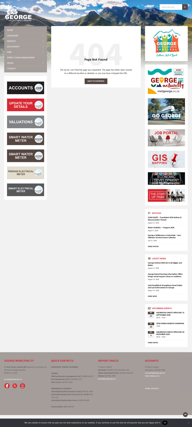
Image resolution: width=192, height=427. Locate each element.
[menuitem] (25, 30)
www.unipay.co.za (152, 376)
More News (152, 296)
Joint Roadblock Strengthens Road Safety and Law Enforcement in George (165, 286)
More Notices (153, 246)
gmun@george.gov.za (13, 379)
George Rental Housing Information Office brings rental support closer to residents (165, 275)
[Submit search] (185, 7)
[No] (188, 422)
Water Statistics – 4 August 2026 (161, 228)
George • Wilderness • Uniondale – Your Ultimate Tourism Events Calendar (164, 236)
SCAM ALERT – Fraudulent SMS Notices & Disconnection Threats (165, 219)
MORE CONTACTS (152, 389)
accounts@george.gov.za (155, 373)
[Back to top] (185, 414)
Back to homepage (96, 81)
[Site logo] (18, 20)
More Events (153, 343)
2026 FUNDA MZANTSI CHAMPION (170, 324)
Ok (165, 423)
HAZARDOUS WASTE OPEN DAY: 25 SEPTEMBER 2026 (170, 314)
